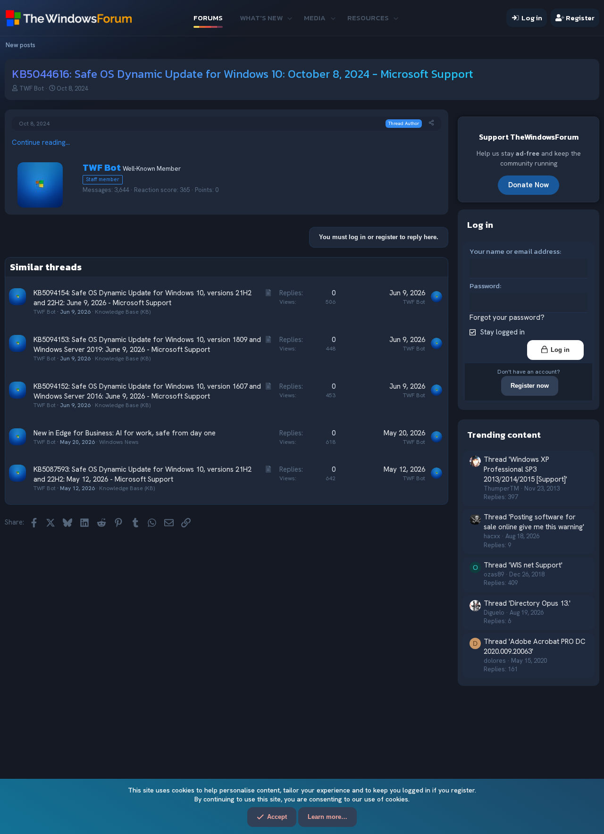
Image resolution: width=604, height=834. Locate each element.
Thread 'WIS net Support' (523, 565)
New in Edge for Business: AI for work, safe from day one (125, 433)
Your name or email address (515, 251)
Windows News (119, 442)
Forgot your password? (507, 317)
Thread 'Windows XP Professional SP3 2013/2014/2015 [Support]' (525, 469)
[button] (289, 17)
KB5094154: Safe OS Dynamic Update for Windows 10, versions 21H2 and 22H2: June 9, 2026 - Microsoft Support (143, 298)
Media (315, 17)
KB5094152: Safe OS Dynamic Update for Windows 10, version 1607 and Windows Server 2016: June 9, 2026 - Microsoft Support (147, 391)
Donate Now (528, 185)
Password (485, 285)
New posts (20, 45)
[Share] (431, 123)
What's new (261, 17)
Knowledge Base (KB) (123, 312)
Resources (368, 17)
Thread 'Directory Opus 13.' (527, 603)
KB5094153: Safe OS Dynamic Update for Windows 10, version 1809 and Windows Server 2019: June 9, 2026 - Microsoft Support (147, 344)
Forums (208, 17)
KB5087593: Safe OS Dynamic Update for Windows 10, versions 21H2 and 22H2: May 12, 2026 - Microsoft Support (143, 474)
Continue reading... (41, 142)
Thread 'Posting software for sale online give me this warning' (534, 522)
